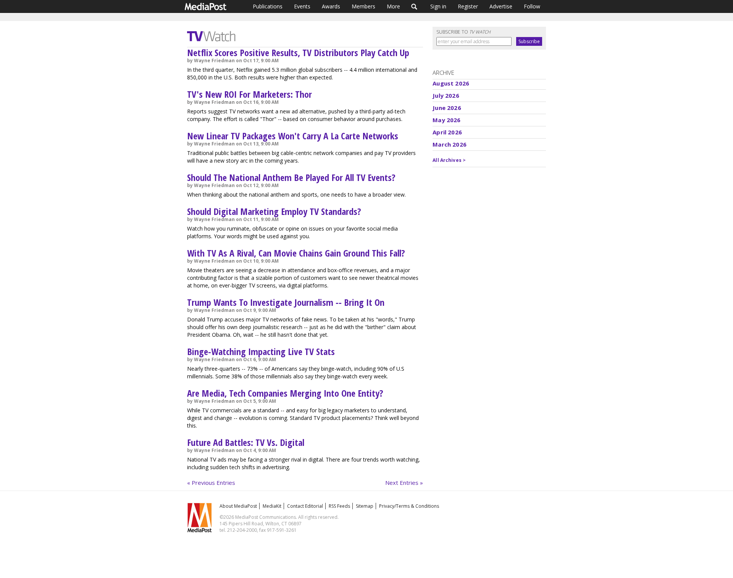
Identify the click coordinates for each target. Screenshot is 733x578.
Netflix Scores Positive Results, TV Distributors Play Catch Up (298, 52)
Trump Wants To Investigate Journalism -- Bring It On (285, 302)
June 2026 (447, 107)
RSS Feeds (339, 506)
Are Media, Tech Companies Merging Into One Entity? (285, 393)
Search (414, 6)
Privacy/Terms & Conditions (409, 506)
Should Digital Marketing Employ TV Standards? (274, 211)
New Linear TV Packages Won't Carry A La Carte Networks (292, 135)
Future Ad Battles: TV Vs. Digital (245, 442)
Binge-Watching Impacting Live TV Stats (261, 351)
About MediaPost (238, 506)
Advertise (500, 6)
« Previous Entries (211, 482)
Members (363, 6)
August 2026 (451, 83)
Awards (331, 6)
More (393, 6)
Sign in (438, 6)
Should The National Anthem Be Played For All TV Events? (291, 177)
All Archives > (449, 160)
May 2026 (446, 120)
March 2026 (450, 144)
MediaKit (272, 506)
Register (468, 6)
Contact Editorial (305, 506)
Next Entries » (404, 482)
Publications (268, 6)
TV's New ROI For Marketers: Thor (249, 94)
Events (302, 6)
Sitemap (364, 506)
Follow (532, 6)
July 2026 (446, 95)
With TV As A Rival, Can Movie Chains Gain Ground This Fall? (296, 253)
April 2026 (447, 132)
